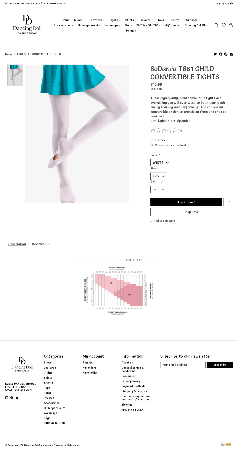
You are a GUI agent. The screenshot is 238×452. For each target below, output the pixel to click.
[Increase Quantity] (162, 189)
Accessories (51, 403)
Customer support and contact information (136, 397)
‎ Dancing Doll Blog (196, 25)
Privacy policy (131, 381)
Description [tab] (17, 244)
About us (127, 362)
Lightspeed (73, 445)
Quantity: (156, 181)
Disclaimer (128, 376)
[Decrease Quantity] (154, 189)
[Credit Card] (222, 445)
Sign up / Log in (224, 3)
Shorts (48, 382)
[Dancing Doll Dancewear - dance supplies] (27, 25)
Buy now (191, 212)
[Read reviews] (164, 130)
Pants (47, 392)
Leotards (50, 367)
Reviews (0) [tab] (41, 244)
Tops (47, 387)
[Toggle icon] (216, 25)
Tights (48, 372)
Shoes (48, 362)
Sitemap (127, 404)
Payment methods (133, 386)
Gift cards (172, 25)
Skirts (48, 377)
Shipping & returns (134, 391)
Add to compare (164, 220)
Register (88, 362)
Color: (155, 155)
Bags (128, 25)
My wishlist (90, 372)
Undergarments (89, 25)
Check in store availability (172, 145)
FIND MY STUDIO (54, 423)
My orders (89, 367)
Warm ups (50, 413)
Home (66, 20)
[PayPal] (228, 445)
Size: (154, 168)
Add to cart (186, 202)
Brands (131, 30)
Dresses (49, 398)
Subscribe (219, 364)
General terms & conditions (133, 369)
